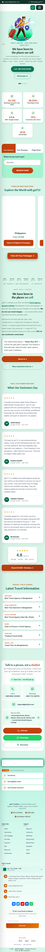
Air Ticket (7, 839)
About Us (29, 829)
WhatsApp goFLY (37, 2)
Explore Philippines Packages (18, 243)
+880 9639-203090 (15, 891)
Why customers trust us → (22, 366)
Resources (7, 850)
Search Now (22, 170)
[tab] (18, 83)
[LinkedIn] (27, 904)
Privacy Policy (30, 839)
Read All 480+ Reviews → (22, 568)
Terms (28, 850)
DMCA (28, 853)
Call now (24, 731)
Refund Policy (30, 843)
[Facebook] (14, 904)
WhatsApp (24, 738)
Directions (24, 745)
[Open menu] (39, 7)
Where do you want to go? (14, 157)
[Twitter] (18, 904)
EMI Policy (29, 836)
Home (6, 829)
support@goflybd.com (12, 2)
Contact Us (29, 832)
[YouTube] (22, 904)
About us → (22, 359)
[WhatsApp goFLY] (32, 7)
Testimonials (8, 853)
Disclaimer (29, 846)
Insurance (7, 843)
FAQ (5, 846)
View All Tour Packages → (22, 256)
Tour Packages (8, 836)
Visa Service (7, 832)
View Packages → (32, 58)
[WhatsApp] (31, 904)
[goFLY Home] (22, 798)
